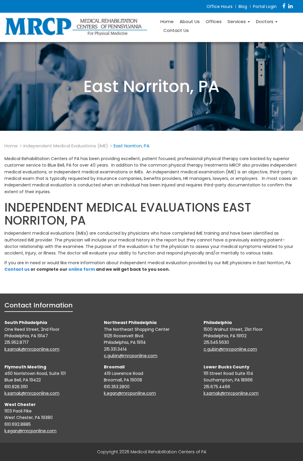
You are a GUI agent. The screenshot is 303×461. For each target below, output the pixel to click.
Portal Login (265, 6)
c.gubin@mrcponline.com (130, 356)
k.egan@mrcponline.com (130, 393)
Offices (214, 22)
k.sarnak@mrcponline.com (31, 349)
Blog (242, 6)
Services (237, 22)
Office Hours (220, 6)
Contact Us (176, 30)
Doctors (265, 22)
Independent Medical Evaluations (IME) (65, 146)
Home (167, 22)
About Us (190, 22)
